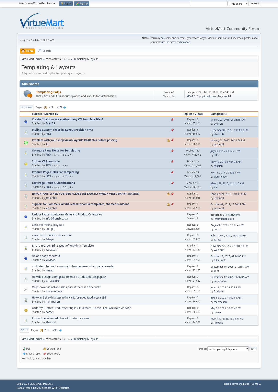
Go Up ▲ (256, 383)
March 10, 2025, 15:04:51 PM (227, 318)
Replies (187, 114)
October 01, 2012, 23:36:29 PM (228, 204)
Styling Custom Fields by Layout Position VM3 (62, 130)
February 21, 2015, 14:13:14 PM (228, 194)
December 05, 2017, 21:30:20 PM (229, 130)
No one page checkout (46, 256)
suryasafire (53, 281)
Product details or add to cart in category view (60, 318)
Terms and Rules (240, 383)
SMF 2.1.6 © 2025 (26, 384)
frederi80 (219, 291)
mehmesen (53, 301)
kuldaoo (51, 260)
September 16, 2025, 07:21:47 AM (230, 266)
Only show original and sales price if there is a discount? (66, 287)
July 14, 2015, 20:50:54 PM (225, 172)
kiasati (49, 270)
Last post (217, 114)
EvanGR (50, 123)
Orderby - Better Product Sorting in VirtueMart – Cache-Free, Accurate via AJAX (81, 308)
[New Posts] (28, 94)
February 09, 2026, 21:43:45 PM (228, 235)
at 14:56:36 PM (225, 214)
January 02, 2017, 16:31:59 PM (228, 140)
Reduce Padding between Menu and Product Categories (67, 214)
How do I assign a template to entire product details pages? (69, 277)
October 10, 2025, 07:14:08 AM (228, 256)
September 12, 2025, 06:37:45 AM (230, 277)
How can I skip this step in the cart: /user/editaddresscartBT (69, 297)
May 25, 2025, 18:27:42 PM (226, 308)
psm (216, 270)
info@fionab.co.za (57, 218)
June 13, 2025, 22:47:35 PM (226, 287)
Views (199, 114)
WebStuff (51, 249)
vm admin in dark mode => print (52, 235)
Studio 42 (219, 134)
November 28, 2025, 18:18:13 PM (229, 246)
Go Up (24, 330)
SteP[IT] (50, 229)
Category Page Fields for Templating (56, 150)
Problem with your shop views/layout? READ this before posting (74, 140)
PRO (48, 134)
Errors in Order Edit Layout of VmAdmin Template (63, 245)
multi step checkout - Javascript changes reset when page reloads (72, 266)
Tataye (50, 239)
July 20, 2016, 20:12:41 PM (225, 151)
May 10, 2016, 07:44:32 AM (226, 162)
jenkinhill (226, 96)
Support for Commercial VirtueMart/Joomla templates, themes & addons (80, 204)
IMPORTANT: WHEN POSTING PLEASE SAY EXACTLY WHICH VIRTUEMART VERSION (85, 193)
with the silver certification (175, 42)
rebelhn (218, 166)
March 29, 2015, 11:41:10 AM (227, 183)
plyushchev (220, 176)
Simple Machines (44, 384)
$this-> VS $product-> (46, 161)
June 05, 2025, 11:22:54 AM (226, 298)
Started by (51, 114)
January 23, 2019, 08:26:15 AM (228, 119)
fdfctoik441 (220, 260)
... (55, 107)
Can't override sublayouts (48, 225)
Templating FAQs (48, 92)
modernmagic (54, 291)
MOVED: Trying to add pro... (202, 96)
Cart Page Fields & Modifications (53, 183)
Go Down (26, 107)
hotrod (217, 229)
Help (226, 383)
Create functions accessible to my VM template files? (67, 119)
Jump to (202, 348)
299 (59, 107)
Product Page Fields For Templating (55, 172)
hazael (50, 312)
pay (163, 38)
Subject (37, 114)
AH (47, 144)
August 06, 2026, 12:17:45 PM (227, 225)
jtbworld (51, 322)
